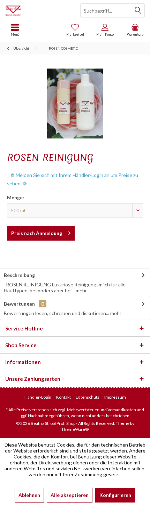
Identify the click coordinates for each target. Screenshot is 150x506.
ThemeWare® (75, 429)
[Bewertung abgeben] (75, 166)
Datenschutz (87, 397)
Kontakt (63, 397)
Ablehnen (29, 495)
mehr (81, 290)
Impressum (115, 397)
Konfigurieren (115, 495)
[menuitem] (135, 29)
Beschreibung (19, 275)
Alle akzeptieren (70, 495)
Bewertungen (19, 304)
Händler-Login (37, 397)
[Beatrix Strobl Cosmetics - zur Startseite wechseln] (37, 10)
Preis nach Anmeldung (36, 233)
